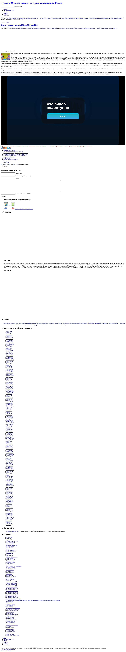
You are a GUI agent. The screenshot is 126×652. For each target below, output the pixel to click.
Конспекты (9, 574)
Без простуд (9, 537)
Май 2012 (8, 491)
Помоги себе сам (10, 602)
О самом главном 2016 (12, 589)
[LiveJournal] (12, 148)
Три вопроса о (9, 629)
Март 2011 (9, 509)
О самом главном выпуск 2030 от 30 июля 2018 (19, 25)
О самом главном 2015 (12, 588)
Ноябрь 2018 (9, 388)
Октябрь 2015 (9, 437)
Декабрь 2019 (9, 371)
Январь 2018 (9, 401)
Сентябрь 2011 (10, 501)
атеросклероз (13, 323)
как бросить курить (11, 568)
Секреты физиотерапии (12, 615)
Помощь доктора (10, 604)
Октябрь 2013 (9, 468)
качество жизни (10, 572)
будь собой (9, 540)
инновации (9, 564)
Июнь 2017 (9, 411)
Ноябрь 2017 (9, 404)
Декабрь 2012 (9, 481)
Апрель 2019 (9, 382)
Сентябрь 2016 (10, 422)
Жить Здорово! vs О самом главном (24, 209)
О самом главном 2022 (12, 597)
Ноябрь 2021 (9, 341)
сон (49, 324)
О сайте (5, 14)
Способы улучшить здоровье (11, 159)
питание (18, 324)
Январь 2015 (9, 449)
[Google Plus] (4, 148)
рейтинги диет (10, 612)
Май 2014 (8, 459)
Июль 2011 (9, 504)
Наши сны (6, 162)
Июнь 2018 (9, 395)
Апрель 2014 (9, 460)
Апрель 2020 (9, 366)
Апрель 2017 (9, 413)
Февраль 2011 (9, 510)
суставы (55, 324)
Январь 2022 (9, 339)
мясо (122, 323)
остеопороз (10, 324)
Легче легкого (9, 578)
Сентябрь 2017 (10, 407)
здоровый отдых (10, 562)
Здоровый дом (10, 560)
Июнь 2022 (9, 332)
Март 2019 (9, 383)
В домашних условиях (12, 541)
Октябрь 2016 (9, 421)
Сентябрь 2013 (10, 470)
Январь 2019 (9, 386)
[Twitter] (8, 148)
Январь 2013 (9, 480)
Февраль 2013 (9, 479)
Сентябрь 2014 (10, 454)
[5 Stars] (19, 164)
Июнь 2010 (9, 521)
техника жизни (10, 627)
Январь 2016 (9, 433)
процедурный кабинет (12, 610)
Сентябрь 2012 (10, 485)
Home (5, 638)
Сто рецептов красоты (12, 625)
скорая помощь (10, 618)
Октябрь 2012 (9, 484)
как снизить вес (103, 323)
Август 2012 (9, 487)
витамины (28, 323)
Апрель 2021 (9, 350)
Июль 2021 (9, 346)
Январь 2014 (9, 464)
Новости (49, 18)
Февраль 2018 (9, 400)
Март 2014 (9, 462)
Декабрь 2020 (9, 356)
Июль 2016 (9, 425)
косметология (9, 575)
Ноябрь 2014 (9, 451)
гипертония (37, 323)
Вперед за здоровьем (11, 545)
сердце (46, 324)
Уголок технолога (10, 631)
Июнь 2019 (9, 379)
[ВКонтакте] (2, 148)
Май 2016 (8, 428)
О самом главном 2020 (12, 595)
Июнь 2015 (9, 442)
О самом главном (11, 18)
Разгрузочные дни (8, 160)
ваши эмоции (9, 543)
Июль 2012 (9, 488)
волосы (32, 323)
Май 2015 (8, 443)
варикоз (23, 323)
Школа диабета (10, 634)
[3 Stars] (11, 164)
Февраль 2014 (9, 463)
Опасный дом (9, 601)
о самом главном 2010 (11, 581)
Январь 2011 (9, 512)
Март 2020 (9, 367)
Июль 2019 (9, 378)
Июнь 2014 (9, 458)
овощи (124, 323)
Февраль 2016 (9, 432)
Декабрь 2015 (9, 434)
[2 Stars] (6, 164)
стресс (51, 324)
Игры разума (9, 563)
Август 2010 (9, 518)
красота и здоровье (11, 576)
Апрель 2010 (9, 523)
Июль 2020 (9, 362)
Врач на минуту (10, 546)
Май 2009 (8, 525)
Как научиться (10, 570)
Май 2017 (8, 412)
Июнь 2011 (9, 505)
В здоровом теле (10, 542)
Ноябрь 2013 (9, 467)
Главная (5, 9)
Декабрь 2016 (9, 419)
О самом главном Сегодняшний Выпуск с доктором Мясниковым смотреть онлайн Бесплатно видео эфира (90, 18)
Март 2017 (9, 415)
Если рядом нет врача (11, 557)
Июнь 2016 (9, 426)
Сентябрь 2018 (10, 391)
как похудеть (43, 18)
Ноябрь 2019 (9, 373)
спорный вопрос (10, 621)
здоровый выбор (35, 18)
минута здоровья (10, 579)
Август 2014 (9, 455)
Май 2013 (8, 475)
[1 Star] (2, 164)
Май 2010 (8, 522)
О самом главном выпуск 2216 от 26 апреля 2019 (16, 153)
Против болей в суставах (12, 609)
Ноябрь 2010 (9, 514)
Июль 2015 (9, 441)
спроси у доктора (10, 622)
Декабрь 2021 (9, 340)
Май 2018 (8, 396)
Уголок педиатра (10, 630)
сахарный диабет (42, 324)
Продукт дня (9, 606)
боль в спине (18, 323)
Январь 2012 (9, 496)
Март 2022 (9, 336)
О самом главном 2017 (12, 591)
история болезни (10, 567)
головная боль (45, 323)
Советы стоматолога (11, 619)
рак (37, 325)
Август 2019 (9, 377)
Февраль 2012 (9, 494)
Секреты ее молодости (12, 614)
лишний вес (117, 323)
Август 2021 (9, 345)
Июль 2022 (9, 331)
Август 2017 (9, 408)
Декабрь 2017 (9, 403)
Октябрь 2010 (9, 515)
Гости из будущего (11, 551)
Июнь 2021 (9, 348)
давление (52, 323)
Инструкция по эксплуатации (13, 566)
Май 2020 (8, 365)
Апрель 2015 (9, 445)
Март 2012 (9, 493)
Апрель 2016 (9, 429)
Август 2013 (9, 471)
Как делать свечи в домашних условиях (13, 151)
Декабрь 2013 (9, 466)
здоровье (67, 323)
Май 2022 (8, 333)
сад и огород (9, 613)
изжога (73, 323)
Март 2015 (9, 446)
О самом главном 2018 (57, 18)
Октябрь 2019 (9, 374)
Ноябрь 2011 (9, 498)
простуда (33, 325)
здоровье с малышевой (12, 531)
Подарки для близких (9, 157)
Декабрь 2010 (9, 513)
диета (64, 323)
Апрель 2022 (9, 335)
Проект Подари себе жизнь (13, 608)
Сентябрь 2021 (10, 344)
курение (112, 323)
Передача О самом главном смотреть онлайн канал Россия (31, 3)
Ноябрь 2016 (9, 420)
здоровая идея (9, 558)
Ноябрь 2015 (9, 436)
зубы (70, 323)
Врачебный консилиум (9, 150)
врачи (7, 549)
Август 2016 (9, 424)
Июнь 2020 (9, 363)
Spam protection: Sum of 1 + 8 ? (23, 193)
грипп (50, 323)
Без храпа (8, 538)
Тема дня (119, 18)
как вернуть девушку (6, 650)
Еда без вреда (27, 18)
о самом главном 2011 (11, 583)
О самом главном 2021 (12, 596)
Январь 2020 (9, 370)
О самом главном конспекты (13, 598)
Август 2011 (9, 502)
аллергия (6, 323)
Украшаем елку (7, 158)
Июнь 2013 (9, 474)
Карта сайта (6, 15)
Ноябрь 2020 (9, 357)
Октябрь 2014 (9, 453)
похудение (28, 324)
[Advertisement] (13, 39)
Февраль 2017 (9, 416)
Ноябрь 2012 (9, 483)
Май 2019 (8, 381)
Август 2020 (9, 361)
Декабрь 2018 (9, 387)
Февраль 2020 (9, 369)
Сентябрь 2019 (10, 375)
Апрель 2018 (9, 398)
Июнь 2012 (9, 489)
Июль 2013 (9, 472)
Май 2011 (8, 506)
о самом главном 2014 (11, 587)
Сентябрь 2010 (10, 517)
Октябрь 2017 (9, 405)
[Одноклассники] (6, 148)
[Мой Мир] (10, 148)
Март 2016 (9, 430)
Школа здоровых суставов (12, 635)
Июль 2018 (9, 394)
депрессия (56, 323)
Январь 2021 (9, 354)
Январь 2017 (9, 417)
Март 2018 (9, 399)
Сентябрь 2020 (10, 360)
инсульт (81, 323)
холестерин (64, 324)
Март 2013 (9, 477)
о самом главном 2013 (11, 585)
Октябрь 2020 (9, 358)
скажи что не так (10, 617)
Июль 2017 (9, 409)
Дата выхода (20, 18)
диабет (60, 323)
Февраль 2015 (9, 447)
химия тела (9, 633)
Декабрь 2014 (9, 450)
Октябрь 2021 (9, 343)
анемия (9, 323)
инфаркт (85, 323)
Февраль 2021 (9, 353)
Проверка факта (10, 605)
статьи (8, 623)
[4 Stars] (15, 164)
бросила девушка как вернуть (8, 649)
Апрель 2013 (9, 476)
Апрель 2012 (9, 492)
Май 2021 (8, 349)
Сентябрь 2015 (10, 438)
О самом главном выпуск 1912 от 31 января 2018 (16, 154)
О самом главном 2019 (12, 593)
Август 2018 (9, 392)
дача (7, 554)
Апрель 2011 (9, 508)
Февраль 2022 (9, 337)
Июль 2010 (9, 519)
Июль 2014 (9, 456)
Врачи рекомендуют (11, 550)
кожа (109, 323)
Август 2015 (9, 439)
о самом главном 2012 (11, 584)
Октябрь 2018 (9, 390)
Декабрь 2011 (9, 497)
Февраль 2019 (9, 384)
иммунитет (77, 323)
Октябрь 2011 (9, 500)
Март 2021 (9, 352)
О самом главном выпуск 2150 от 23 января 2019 (16, 155)
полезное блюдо (23, 324)
